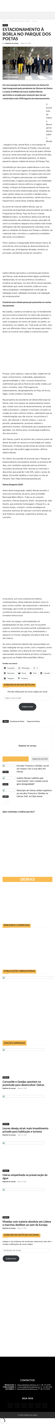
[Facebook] (10, 1405)
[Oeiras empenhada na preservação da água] (27, 1157)
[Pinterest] (31, 1405)
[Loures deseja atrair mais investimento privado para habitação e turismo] (27, 1110)
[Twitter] (37, 1405)
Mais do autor (40, 759)
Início (4, 21)
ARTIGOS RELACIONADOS (15, 759)
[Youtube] (44, 1405)
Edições (5, 1077)
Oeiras (34, 21)
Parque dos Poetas (33, 721)
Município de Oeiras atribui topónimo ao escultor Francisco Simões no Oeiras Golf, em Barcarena (34, 793)
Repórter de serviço (12, 43)
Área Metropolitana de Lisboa (19, 21)
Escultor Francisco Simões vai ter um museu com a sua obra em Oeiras (33, 769)
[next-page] (8, 803)
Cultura (5, 772)
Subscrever (27, 706)
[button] (4, 15)
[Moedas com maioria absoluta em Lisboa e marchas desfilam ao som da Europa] (27, 1203)
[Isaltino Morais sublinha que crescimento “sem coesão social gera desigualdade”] (9, 781)
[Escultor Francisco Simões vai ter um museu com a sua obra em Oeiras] (9, 768)
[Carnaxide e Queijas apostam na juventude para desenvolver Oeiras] (27, 1063)
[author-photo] (27, 742)
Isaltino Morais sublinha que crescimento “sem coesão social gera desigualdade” (32, 781)
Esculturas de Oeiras (17, 721)
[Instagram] (17, 1405)
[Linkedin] (24, 1405)
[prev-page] (4, 803)
